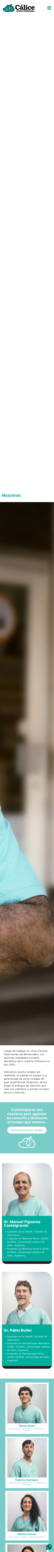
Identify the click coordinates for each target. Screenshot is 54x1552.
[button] (49, 8)
